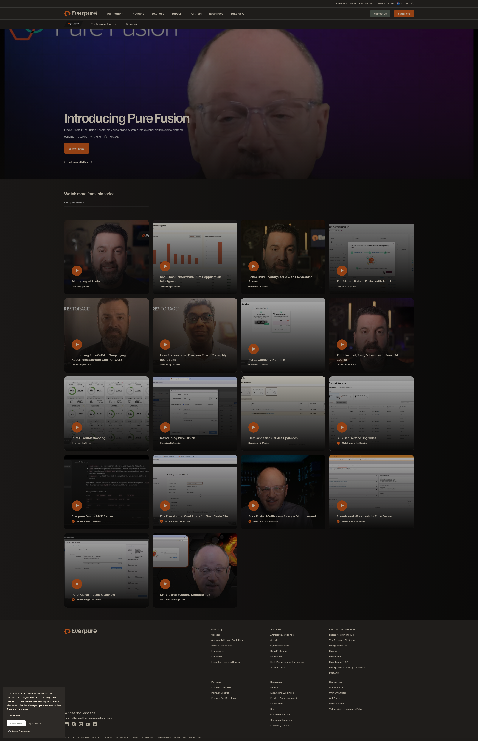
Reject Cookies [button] (34, 723)
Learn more (14, 715)
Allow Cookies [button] (16, 723)
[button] (18, 731)
